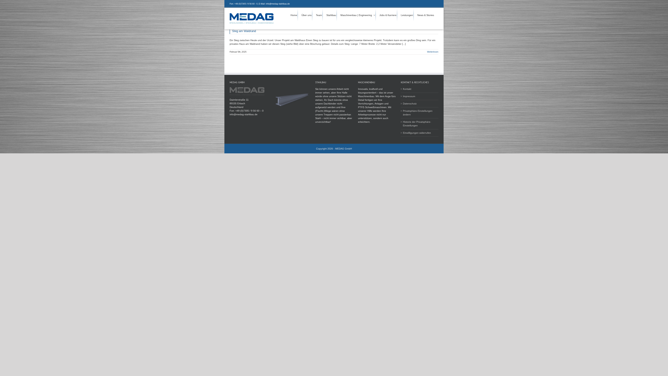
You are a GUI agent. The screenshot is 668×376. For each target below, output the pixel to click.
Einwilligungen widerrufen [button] (417, 132)
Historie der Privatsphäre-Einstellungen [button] (417, 123)
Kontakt (407, 89)
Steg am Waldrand (244, 31)
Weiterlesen (432, 52)
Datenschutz (410, 103)
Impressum (409, 96)
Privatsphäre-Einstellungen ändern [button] (417, 112)
